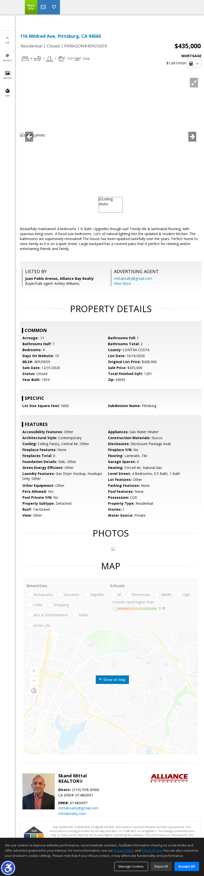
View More (122, 283)
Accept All (186, 866)
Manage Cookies (131, 866)
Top (7, 42)
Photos (7, 78)
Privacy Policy (124, 850)
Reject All (161, 866)
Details (7, 60)
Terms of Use (152, 850)
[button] (8, 868)
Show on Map (114, 679)
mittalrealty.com (72, 813)
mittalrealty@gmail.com (133, 278)
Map (7, 95)
